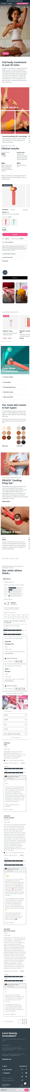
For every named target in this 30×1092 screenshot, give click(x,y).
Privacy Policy (5, 1055)
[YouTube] (26, 1073)
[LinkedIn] (22, 1076)
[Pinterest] (26, 1076)
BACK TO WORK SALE (22, 3)
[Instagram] (22, 1069)
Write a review (25, 209)
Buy (27, 1090)
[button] (25, 1083)
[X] (22, 1073)
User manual (5, 260)
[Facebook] (26, 1069)
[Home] (15, 7)
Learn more (6, 501)
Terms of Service (14, 1055)
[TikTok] (22, 1080)
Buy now (5, 53)
